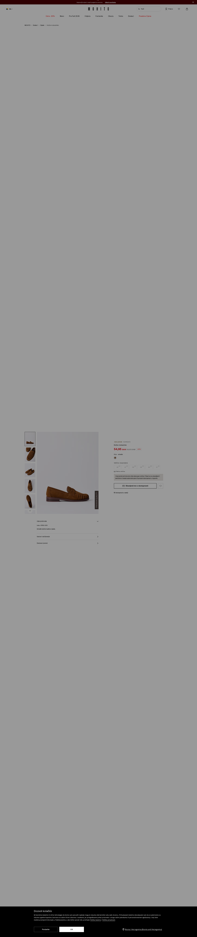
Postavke (45, 929)
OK (71, 929)
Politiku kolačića (95, 920)
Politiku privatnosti (108, 920)
